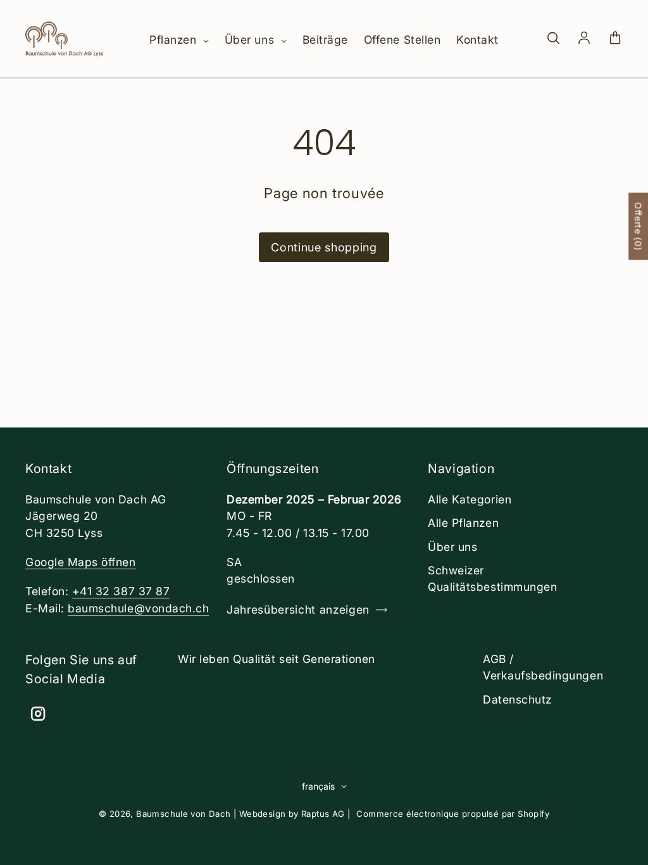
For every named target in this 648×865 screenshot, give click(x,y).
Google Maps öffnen (80, 562)
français (318, 786)
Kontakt (477, 39)
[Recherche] (553, 38)
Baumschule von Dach (183, 814)
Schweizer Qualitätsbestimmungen (492, 578)
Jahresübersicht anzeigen (298, 609)
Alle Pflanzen (463, 522)
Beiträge (325, 39)
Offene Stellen (402, 39)
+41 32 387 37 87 (121, 591)
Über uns (251, 39)
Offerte (638, 226)
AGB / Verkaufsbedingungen (543, 667)
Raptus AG (323, 814)
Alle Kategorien (469, 499)
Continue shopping (324, 247)
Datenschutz (517, 699)
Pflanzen (174, 39)
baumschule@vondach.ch (138, 608)
